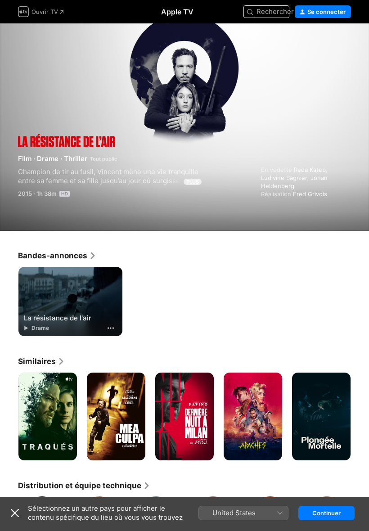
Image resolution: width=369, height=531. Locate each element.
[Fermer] (15, 513)
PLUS (192, 182)
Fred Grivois (310, 194)
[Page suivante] (360, 416)
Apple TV (177, 11)
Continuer (326, 513)
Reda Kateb (310, 169)
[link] (57, 256)
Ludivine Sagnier (284, 177)
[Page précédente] (9, 416)
